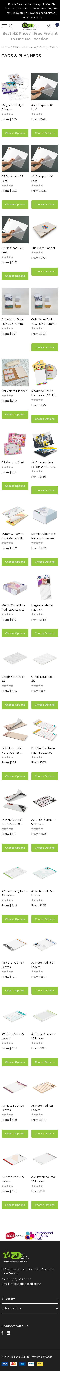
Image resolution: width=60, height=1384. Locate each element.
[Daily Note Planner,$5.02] (15, 372)
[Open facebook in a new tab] (2, 1333)
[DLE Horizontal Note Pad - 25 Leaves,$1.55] (15, 730)
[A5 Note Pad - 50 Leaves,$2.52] (44, 873)
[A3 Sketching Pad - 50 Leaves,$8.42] (15, 873)
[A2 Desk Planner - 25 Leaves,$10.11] (44, 1016)
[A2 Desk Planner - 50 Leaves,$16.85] (44, 801)
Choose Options (15, 133)
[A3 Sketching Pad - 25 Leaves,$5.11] (44, 1158)
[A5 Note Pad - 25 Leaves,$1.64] (44, 1087)
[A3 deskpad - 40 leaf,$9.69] (44, 86)
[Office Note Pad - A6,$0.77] (44, 658)
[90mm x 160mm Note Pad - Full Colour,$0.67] (15, 515)
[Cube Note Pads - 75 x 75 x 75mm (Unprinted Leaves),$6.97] (15, 301)
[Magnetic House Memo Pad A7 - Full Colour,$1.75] (44, 372)
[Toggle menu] (4, 26)
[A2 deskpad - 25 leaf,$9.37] (15, 229)
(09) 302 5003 (21, 1279)
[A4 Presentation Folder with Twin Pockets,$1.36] (44, 444)
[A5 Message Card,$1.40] (15, 444)
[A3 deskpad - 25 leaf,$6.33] (15, 158)
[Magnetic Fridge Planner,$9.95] (15, 86)
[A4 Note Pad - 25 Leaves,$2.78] (15, 1087)
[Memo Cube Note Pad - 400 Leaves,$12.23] (44, 515)
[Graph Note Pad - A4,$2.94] (15, 658)
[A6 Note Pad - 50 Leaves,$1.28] (15, 944)
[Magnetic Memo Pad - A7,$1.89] (44, 587)
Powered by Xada (41, 1357)
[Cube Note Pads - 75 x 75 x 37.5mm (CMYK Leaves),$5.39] (44, 301)
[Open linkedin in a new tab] (8, 1333)
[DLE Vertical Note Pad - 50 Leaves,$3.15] (44, 730)
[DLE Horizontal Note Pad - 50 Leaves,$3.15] (15, 801)
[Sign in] (49, 26)
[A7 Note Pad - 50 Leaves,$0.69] (44, 944)
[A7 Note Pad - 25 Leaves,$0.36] (15, 1016)
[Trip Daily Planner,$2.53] (44, 229)
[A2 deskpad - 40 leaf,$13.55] (44, 158)
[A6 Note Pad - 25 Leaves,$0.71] (15, 1158)
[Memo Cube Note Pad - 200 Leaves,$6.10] (15, 587)
